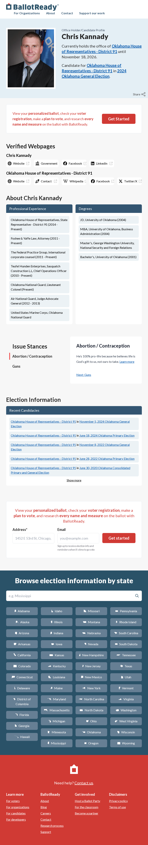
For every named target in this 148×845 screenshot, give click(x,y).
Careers (45, 813)
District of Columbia (22, 701)
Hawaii (22, 737)
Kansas (56, 655)
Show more (74, 480)
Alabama (22, 611)
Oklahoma (91, 732)
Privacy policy (118, 801)
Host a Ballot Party (87, 801)
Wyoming (126, 743)
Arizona (22, 633)
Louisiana (56, 677)
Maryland (57, 699)
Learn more (126, 361)
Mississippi (56, 743)
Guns (16, 366)
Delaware (22, 688)
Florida (22, 715)
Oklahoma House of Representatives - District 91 (43, 421)
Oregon (91, 743)
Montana (91, 622)
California (22, 655)
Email (61, 529)
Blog (43, 807)
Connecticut (22, 677)
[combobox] (33, 538)
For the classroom (86, 807)
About (50, 13)
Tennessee (126, 655)
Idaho (56, 611)
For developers (16, 819)
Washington (126, 710)
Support (45, 832)
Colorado (22, 666)
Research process (52, 825)
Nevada (91, 644)
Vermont (126, 688)
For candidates (16, 813)
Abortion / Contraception (32, 356)
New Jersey (91, 666)
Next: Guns (83, 375)
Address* (20, 529)
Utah (126, 677)
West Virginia (126, 721)
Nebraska (91, 633)
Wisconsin (126, 732)
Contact (67, 13)
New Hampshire (91, 655)
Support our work (92, 13)
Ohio (91, 721)
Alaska (22, 622)
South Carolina (126, 633)
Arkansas (22, 644)
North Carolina (91, 699)
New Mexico (91, 677)
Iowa (56, 644)
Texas (126, 666)
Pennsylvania (126, 611)
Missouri (91, 611)
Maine (57, 688)
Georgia (22, 726)
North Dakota (91, 710)
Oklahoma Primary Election (107, 435)
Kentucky (57, 666)
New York (91, 688)
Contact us (83, 782)
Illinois (57, 622)
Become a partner (86, 813)
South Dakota (126, 644)
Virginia (126, 699)
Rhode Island (126, 622)
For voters (13, 801)
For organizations (17, 807)
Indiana (56, 633)
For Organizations (27, 13)
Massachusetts (57, 710)
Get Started (118, 118)
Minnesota (57, 732)
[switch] (139, 94)
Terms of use (117, 807)
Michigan (56, 721)
